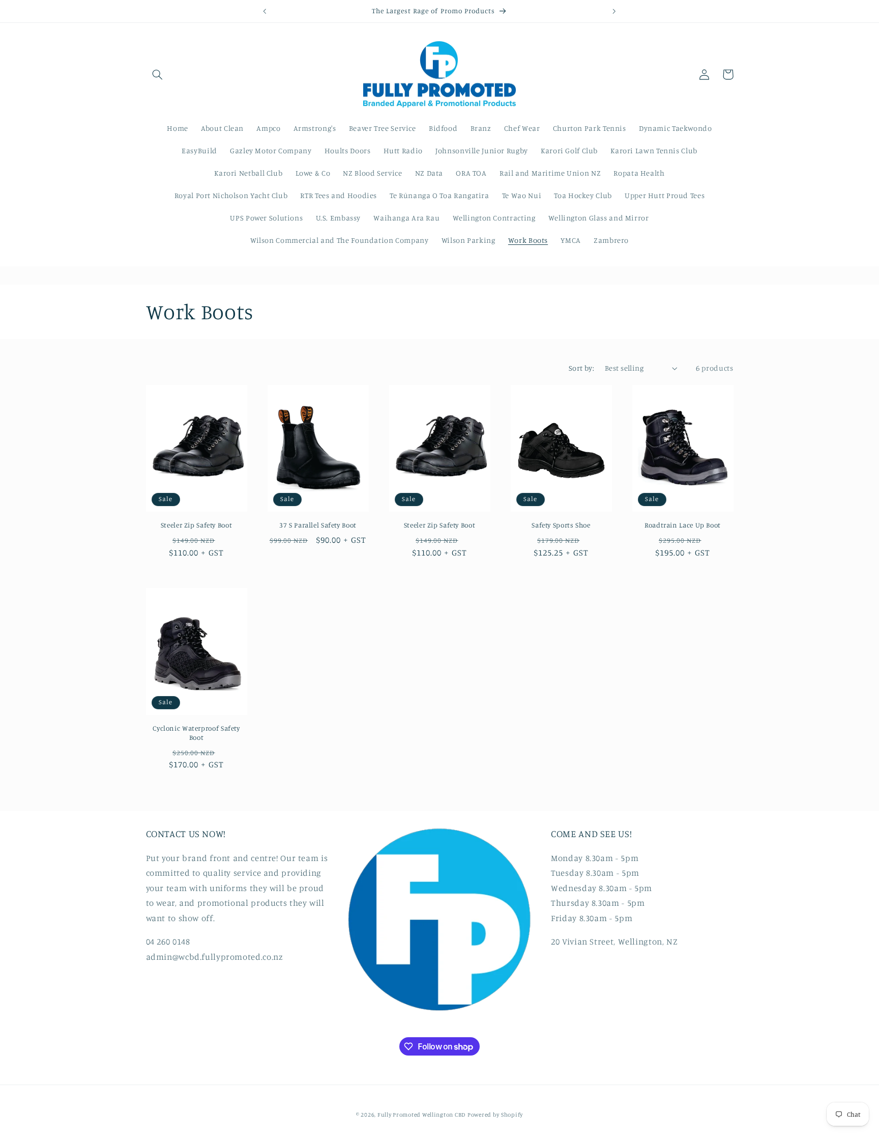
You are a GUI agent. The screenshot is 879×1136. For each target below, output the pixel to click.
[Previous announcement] (265, 11)
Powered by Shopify (495, 1114)
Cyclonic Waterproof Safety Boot (196, 732)
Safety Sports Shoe (561, 525)
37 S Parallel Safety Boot (318, 525)
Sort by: (581, 368)
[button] (157, 74)
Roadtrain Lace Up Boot (682, 525)
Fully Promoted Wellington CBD (421, 1114)
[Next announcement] (614, 11)
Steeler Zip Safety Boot (196, 525)
